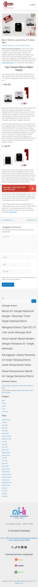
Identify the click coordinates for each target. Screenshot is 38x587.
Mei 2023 (4, 493)
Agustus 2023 (6, 485)
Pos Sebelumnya (6, 220)
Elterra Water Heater (8, 62)
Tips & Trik (5, 411)
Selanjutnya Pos (32, 220)
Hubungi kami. (13, 212)
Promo (4, 409)
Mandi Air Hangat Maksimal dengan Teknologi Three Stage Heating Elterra (18, 316)
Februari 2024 (6, 469)
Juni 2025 (4, 444)
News (16, 45)
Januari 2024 (5, 471)
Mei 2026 (4, 428)
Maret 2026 (5, 433)
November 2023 (6, 477)
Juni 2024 (5, 460)
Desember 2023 (6, 474)
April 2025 (5, 447)
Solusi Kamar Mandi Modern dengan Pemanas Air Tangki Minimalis (18, 343)
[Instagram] (25, 547)
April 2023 (5, 496)
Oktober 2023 (6, 480)
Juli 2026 (4, 422)
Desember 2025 (6, 436)
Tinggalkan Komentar (8, 45)
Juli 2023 (4, 488)
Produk (4, 403)
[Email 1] (19, 547)
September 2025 (6, 439)
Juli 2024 (4, 458)
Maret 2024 (5, 466)
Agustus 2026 (6, 419)
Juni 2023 (5, 491)
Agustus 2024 (6, 455)
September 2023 (6, 482)
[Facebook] (22, 547)
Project (4, 406)
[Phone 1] (16, 547)
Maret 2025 (5, 449)
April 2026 (5, 430)
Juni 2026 (5, 425)
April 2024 (5, 463)
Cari (3, 298)
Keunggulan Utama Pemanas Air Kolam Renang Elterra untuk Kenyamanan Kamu (18, 359)
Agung (3, 385)
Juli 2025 (4, 441)
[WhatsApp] (12, 547)
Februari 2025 (6, 452)
